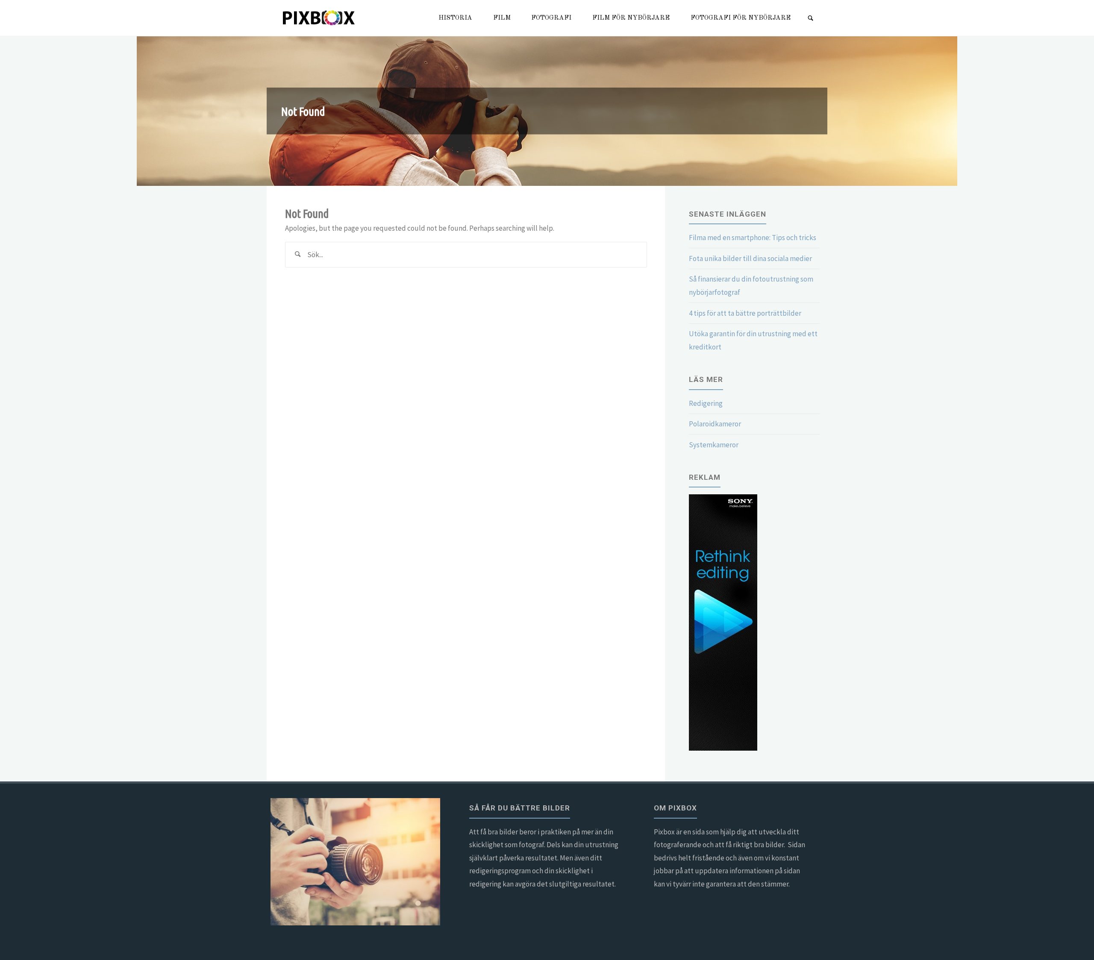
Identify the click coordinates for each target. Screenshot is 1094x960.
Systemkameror (713, 444)
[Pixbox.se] (320, 18)
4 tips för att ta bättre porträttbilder (745, 313)
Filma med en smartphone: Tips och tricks (752, 237)
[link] (811, 19)
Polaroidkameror (715, 424)
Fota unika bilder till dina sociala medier (750, 258)
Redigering (706, 403)
